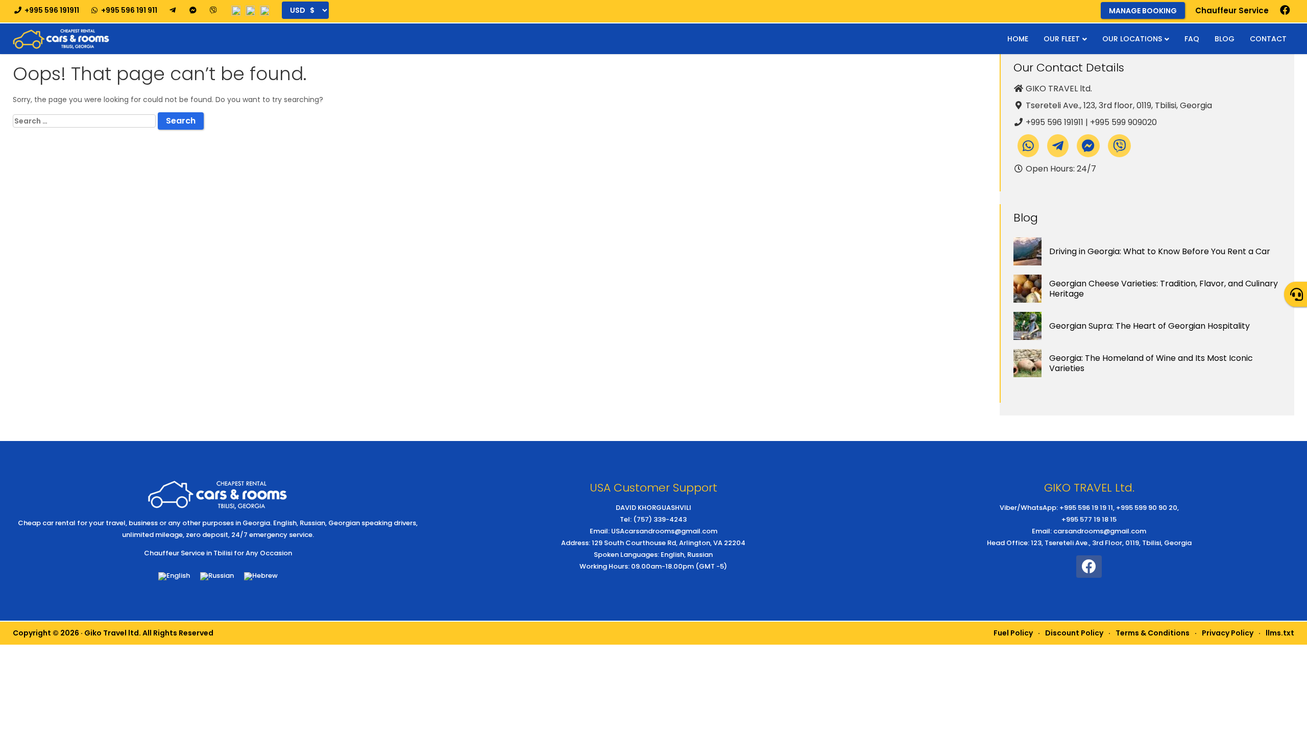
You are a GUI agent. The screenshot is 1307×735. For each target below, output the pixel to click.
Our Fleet (1062, 39)
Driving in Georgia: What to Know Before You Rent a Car (1159, 251)
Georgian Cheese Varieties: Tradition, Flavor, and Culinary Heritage (1163, 289)
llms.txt (1280, 633)
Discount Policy (1074, 633)
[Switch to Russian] (217, 576)
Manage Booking (1143, 11)
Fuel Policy (1013, 633)
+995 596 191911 (51, 10)
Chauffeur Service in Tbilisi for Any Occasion (218, 553)
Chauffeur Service (1232, 10)
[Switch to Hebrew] (261, 576)
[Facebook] (1285, 10)
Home (1017, 39)
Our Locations (1132, 39)
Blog (1225, 39)
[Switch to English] (174, 576)
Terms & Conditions (1153, 633)
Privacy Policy (1227, 633)
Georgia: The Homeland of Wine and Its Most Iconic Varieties (1151, 363)
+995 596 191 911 (128, 10)
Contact (1268, 39)
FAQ (1191, 39)
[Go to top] (1290, 716)
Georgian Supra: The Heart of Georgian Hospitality (1149, 326)
